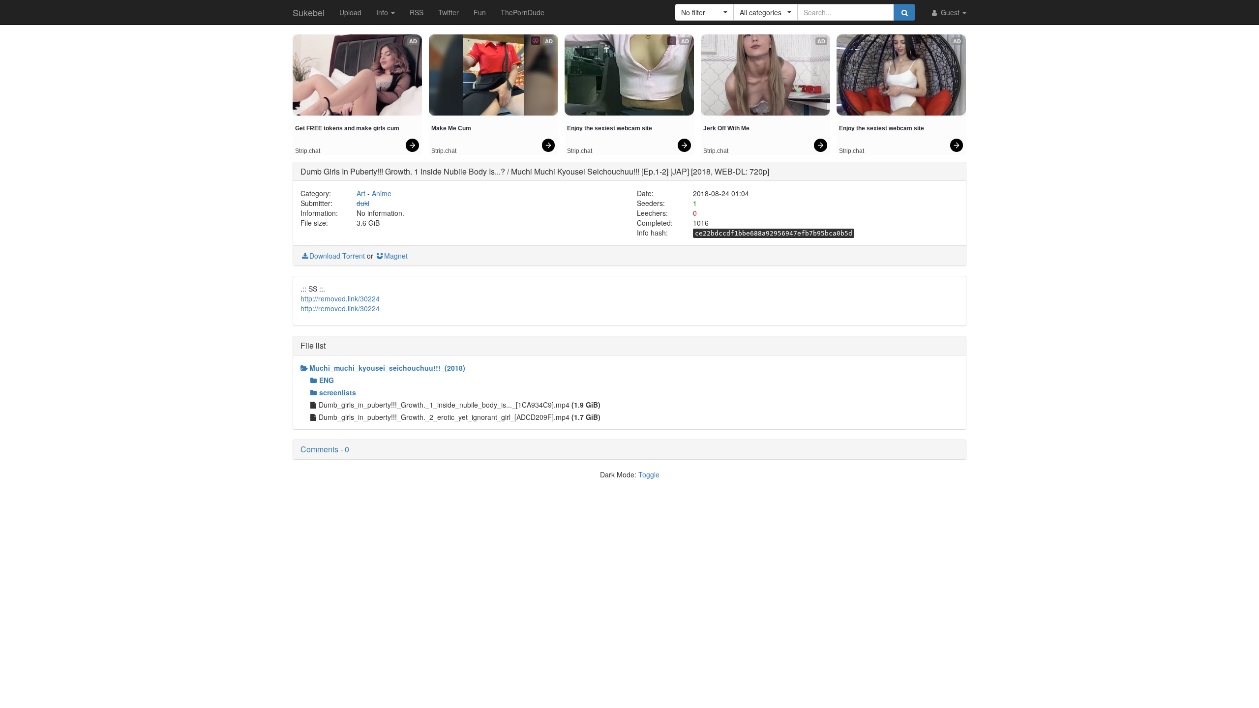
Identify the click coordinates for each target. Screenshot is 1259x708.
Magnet (396, 256)
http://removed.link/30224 (340, 298)
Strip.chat (307, 151)
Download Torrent (337, 256)
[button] (704, 12)
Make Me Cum (451, 128)
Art (361, 193)
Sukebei (309, 12)
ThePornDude (522, 12)
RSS (416, 12)
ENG (326, 380)
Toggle (648, 474)
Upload (350, 12)
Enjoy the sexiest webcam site (609, 128)
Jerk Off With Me (726, 128)
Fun (480, 12)
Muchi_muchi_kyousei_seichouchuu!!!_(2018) (387, 368)
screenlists (337, 392)
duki (363, 203)
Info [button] (383, 12)
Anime (381, 193)
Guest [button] (950, 12)
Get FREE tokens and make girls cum (347, 128)
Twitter (448, 12)
